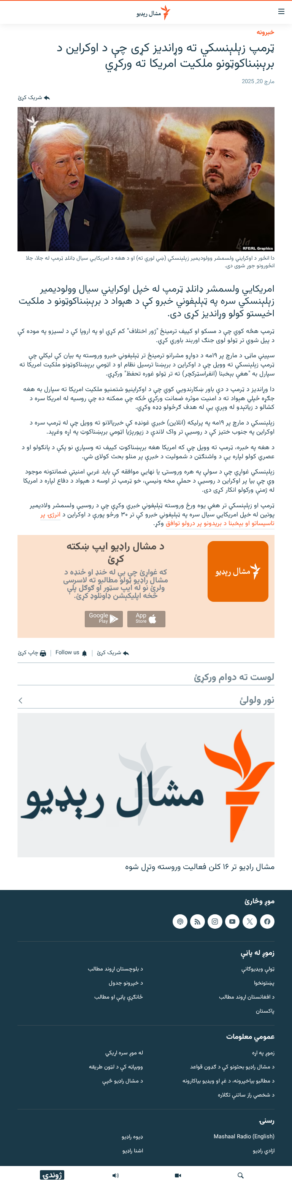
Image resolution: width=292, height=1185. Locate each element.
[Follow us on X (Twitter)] (250, 921)
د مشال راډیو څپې (122, 1082)
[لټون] (240, 1175)
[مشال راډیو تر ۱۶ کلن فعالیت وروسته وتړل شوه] (146, 785)
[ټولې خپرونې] (115, 1175)
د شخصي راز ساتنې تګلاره (246, 1095)
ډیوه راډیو (132, 1137)
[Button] (34, 98)
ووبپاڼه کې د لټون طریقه (116, 1067)
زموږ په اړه (263, 1053)
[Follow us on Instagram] (215, 921)
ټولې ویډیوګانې (258, 970)
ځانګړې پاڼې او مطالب (118, 998)
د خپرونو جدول (126, 984)
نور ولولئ (257, 701)
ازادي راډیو (264, 1151)
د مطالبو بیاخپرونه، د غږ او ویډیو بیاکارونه (228, 1082)
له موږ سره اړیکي (124, 1053)
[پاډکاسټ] (180, 921)
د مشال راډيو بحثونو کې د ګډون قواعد (232, 1067)
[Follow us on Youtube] (232, 921)
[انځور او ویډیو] (178, 1175)
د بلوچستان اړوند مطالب (115, 970)
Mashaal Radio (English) (244, 1137)
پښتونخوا (264, 984)
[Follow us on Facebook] (267, 921)
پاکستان (265, 1011)
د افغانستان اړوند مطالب (247, 998)
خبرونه (266, 33)
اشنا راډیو (132, 1151)
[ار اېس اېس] (197, 921)
